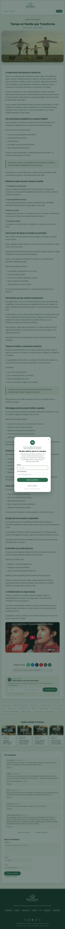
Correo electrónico (21, 471)
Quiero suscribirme (32, 480)
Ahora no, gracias (32, 485)
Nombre (19, 464)
